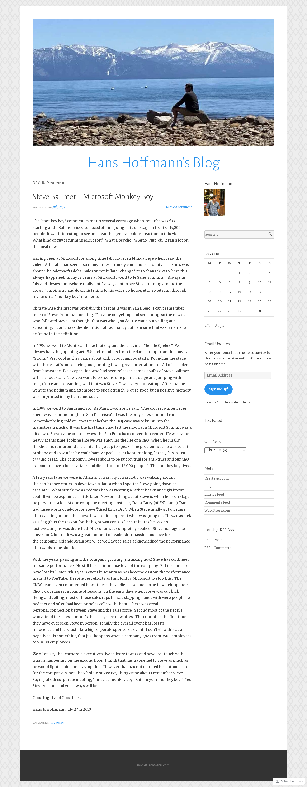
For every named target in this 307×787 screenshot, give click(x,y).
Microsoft (58, 722)
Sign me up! (218, 389)
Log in (209, 486)
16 (249, 292)
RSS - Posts (213, 540)
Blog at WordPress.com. (153, 765)
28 (229, 311)
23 (249, 301)
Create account (216, 478)
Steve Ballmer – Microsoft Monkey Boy (93, 197)
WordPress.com (217, 510)
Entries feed (214, 494)
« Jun (208, 326)
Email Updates (217, 343)
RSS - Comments (217, 548)
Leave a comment (179, 207)
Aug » (220, 326)
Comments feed (217, 502)
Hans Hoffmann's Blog (153, 163)
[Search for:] (239, 234)
